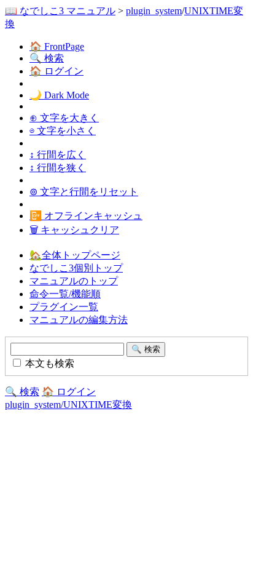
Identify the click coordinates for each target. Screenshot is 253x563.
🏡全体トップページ (74, 255)
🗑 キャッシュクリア (74, 230)
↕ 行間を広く (57, 155)
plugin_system (154, 11)
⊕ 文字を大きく (64, 118)
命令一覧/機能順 (65, 294)
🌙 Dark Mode (59, 95)
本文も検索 (48, 363)
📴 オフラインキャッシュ (85, 215)
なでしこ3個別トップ (76, 268)
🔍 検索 (46, 58)
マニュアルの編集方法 (78, 319)
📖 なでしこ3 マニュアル (60, 11)
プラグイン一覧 (63, 306)
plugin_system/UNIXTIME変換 (68, 404)
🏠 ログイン (56, 71)
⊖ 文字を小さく (62, 131)
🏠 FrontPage (56, 46)
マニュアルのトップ (73, 281)
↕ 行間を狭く (57, 167)
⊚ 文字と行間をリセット (83, 191)
